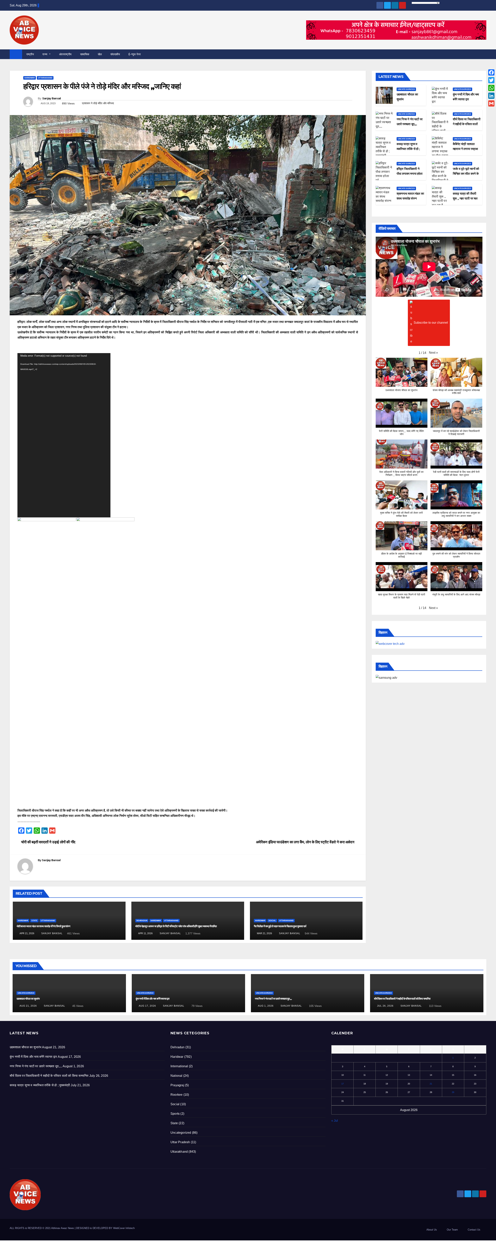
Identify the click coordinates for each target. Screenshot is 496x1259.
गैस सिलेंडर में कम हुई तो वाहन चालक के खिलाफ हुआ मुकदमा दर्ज (280, 926)
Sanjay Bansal (51, 98)
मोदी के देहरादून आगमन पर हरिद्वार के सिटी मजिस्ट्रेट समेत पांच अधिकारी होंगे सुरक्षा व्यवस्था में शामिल (176, 926)
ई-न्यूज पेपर (134, 54)
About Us (431, 1229)
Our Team (452, 1229)
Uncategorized (406, 89)
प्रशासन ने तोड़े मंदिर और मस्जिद (98, 103)
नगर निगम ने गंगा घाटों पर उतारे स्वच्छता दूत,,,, (273, 998)
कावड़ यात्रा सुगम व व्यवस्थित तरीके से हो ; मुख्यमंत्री (408, 149)
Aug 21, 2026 (28, 1005)
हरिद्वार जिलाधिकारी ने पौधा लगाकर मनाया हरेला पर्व (410, 173)
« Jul (334, 1120)
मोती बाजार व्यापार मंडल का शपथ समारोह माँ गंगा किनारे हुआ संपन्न (43, 926)
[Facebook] (491, 72)
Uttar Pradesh (180, 1142)
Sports (175, 1113)
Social (272, 920)
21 (431, 1084)
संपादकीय (115, 54)
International (179, 1066)
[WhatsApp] (491, 88)
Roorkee (176, 1094)
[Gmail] (491, 103)
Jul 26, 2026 (385, 1005)
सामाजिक (84, 54)
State (34, 920)
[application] (63, 435)
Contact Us (474, 1229)
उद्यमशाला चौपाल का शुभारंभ (28, 998)
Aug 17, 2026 (147, 1005)
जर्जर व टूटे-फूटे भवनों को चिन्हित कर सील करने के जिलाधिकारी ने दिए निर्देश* (466, 173)
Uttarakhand (45, 78)
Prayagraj (177, 1085)
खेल (100, 54)
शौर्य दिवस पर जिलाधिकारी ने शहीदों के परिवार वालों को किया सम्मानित (466, 124)
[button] (483, 54)
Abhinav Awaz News (62, 1228)
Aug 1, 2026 (266, 1005)
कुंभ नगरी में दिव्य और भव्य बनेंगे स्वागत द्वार (152, 998)
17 (342, 1084)
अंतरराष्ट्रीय (65, 54)
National (176, 1075)
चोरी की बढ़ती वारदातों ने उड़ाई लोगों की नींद (47, 842)
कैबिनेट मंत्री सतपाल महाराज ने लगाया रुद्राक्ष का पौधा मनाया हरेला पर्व (465, 149)
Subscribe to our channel (431, 322)
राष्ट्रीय (30, 54)
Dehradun (141, 920)
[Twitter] (491, 80)
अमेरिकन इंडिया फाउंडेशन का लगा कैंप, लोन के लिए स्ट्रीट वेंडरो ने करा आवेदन (305, 842)
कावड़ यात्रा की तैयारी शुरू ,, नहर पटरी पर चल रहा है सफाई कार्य (465, 198)
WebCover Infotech (124, 1228)
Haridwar (29, 78)
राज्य (45, 54)
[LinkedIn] (491, 96)
